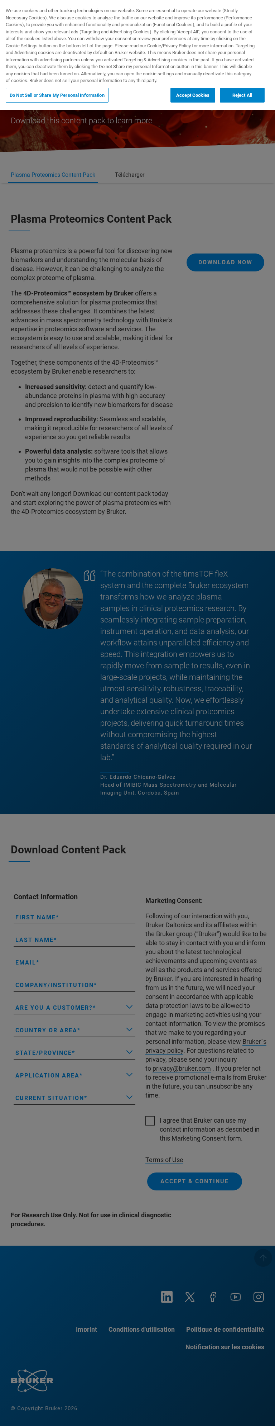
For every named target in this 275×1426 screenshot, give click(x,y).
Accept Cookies (192, 95)
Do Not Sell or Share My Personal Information (57, 95)
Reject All (242, 95)
